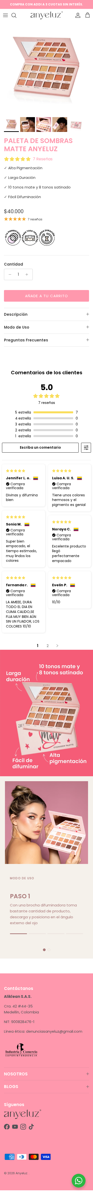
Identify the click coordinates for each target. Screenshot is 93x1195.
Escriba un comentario (40, 447)
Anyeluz (21, 1173)
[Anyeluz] (47, 15)
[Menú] (5, 15)
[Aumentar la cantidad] (28, 274)
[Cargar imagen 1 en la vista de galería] (46, 68)
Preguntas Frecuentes (26, 340)
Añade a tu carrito (46, 295)
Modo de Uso (16, 327)
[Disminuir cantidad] (8, 274)
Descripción (16, 314)
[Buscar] (16, 15)
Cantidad (13, 264)
